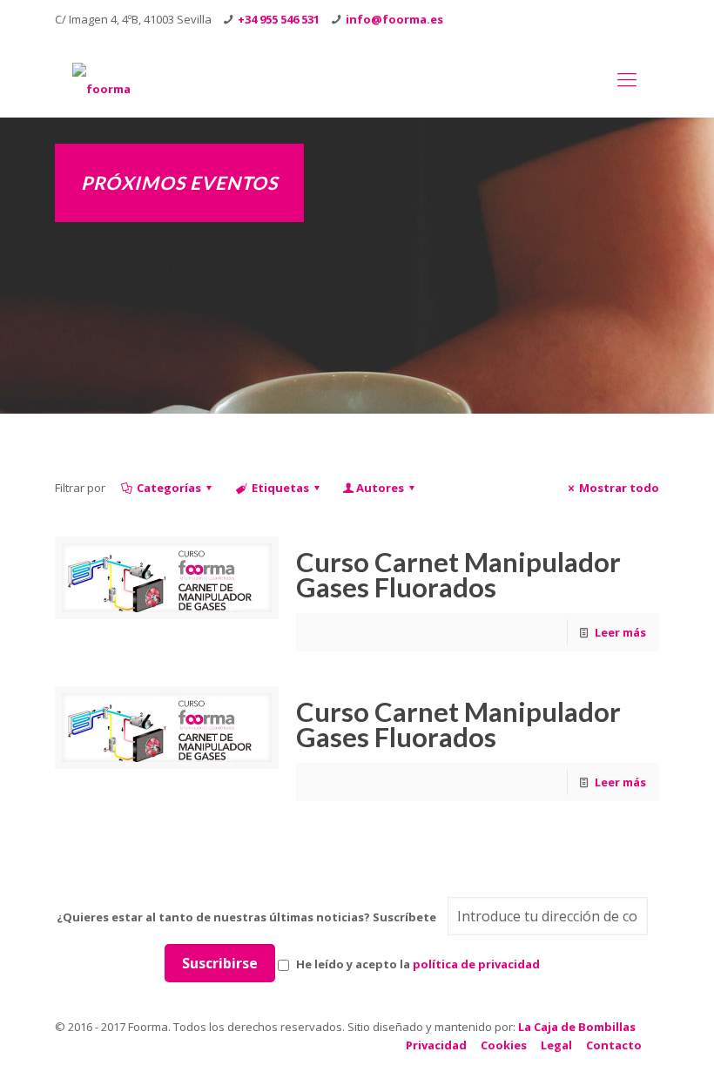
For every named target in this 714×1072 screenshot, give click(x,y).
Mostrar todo (619, 488)
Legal (556, 1045)
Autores (380, 488)
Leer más (620, 632)
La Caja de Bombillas (577, 1027)
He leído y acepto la (416, 964)
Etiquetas (280, 488)
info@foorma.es (394, 19)
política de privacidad (476, 964)
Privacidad (436, 1045)
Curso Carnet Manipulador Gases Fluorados (458, 574)
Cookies (504, 1045)
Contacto (614, 1045)
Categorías (169, 488)
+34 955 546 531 (279, 19)
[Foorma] (101, 78)
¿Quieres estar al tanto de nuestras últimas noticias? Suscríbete (246, 917)
